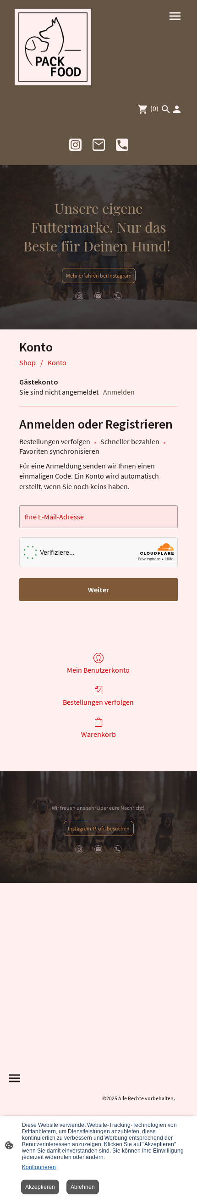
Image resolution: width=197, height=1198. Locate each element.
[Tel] (122, 145)
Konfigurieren (39, 1167)
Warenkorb (98, 734)
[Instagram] (75, 145)
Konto (57, 362)
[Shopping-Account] (176, 109)
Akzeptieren (40, 1187)
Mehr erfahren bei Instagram (98, 275)
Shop (27, 362)
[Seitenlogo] (53, 47)
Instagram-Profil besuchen (99, 828)
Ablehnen (83, 1187)
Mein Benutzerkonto (98, 669)
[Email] (99, 145)
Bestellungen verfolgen (98, 702)
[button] (165, 109)
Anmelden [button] (119, 391)
